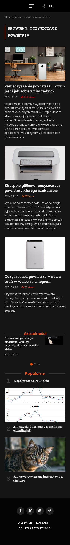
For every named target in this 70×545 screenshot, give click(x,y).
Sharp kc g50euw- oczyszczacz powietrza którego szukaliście (32, 188)
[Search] (50, 6)
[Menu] (31, 6)
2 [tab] (35, 364)
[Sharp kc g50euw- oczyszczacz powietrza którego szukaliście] (35, 163)
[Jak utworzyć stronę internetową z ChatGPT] (35, 454)
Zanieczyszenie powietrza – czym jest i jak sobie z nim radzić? (35, 88)
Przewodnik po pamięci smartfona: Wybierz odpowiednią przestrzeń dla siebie (21, 343)
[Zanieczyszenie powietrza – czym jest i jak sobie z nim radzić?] (35, 64)
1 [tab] (31, 364)
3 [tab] (38, 364)
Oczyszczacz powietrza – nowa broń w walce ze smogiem (33, 279)
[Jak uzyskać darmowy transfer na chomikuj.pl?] (35, 405)
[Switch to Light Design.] (44, 6)
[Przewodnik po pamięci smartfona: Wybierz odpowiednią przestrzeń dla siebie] (55, 346)
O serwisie (25, 522)
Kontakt (42, 522)
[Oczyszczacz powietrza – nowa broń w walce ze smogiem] (35, 254)
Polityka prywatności (35, 528)
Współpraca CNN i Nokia (31, 381)
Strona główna (13, 17)
